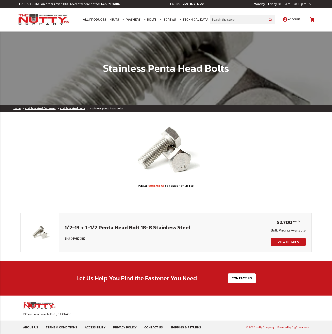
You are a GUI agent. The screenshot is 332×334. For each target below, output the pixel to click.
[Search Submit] (270, 19)
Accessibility (95, 327)
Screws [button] (170, 19)
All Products (94, 19)
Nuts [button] (115, 19)
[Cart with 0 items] (312, 19)
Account (293, 19)
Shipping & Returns (185, 327)
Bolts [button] (152, 19)
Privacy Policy (125, 327)
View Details (288, 242)
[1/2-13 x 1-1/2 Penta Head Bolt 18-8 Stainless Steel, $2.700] (40, 232)
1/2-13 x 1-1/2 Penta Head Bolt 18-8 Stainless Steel (128, 227)
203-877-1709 (193, 4)
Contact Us (242, 278)
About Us (30, 327)
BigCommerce (300, 327)
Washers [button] (133, 19)
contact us (156, 186)
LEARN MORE (110, 4)
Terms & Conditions (61, 327)
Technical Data (194, 19)
